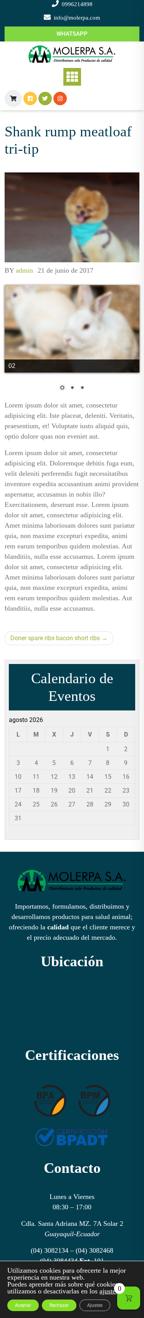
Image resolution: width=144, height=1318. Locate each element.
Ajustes (95, 1305)
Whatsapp (72, 33)
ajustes (108, 1291)
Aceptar (23, 1305)
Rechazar (59, 1305)
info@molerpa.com (77, 18)
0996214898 (77, 4)
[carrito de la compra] (13, 98)
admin (24, 270)
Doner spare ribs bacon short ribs (55, 638)
